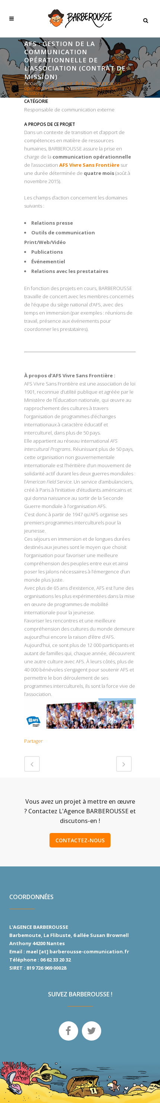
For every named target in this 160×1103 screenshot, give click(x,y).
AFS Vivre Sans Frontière (89, 165)
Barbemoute (25, 935)
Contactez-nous (80, 840)
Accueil (32, 83)
